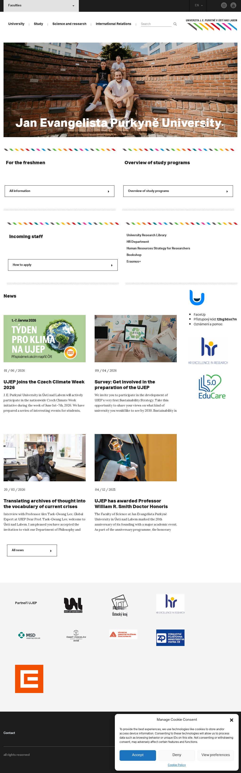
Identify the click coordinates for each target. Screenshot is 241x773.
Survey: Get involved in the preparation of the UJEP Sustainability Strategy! (125, 387)
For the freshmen (25, 162)
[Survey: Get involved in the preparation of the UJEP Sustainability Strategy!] (136, 338)
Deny (177, 755)
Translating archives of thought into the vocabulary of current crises (44, 503)
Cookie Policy (177, 765)
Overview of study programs (157, 162)
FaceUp (199, 315)
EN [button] (197, 6)
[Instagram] (224, 5)
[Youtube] (233, 5)
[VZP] (123, 634)
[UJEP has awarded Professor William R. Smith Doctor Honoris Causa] (136, 457)
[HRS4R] (170, 604)
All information (19, 191)
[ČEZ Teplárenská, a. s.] (29, 679)
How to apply (22, 265)
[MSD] (29, 636)
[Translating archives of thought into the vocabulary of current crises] (45, 457)
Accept (138, 755)
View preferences (215, 755)
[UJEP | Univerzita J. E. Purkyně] (211, 27)
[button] (231, 720)
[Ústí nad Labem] (76, 605)
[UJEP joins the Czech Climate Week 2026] (45, 338)
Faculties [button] (14, 6)
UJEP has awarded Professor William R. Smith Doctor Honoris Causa (131, 506)
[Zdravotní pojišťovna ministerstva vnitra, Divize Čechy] (170, 638)
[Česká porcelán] (76, 636)
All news (18, 551)
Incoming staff (26, 236)
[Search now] (176, 24)
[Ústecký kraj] (123, 605)
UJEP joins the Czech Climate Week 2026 (44, 384)
